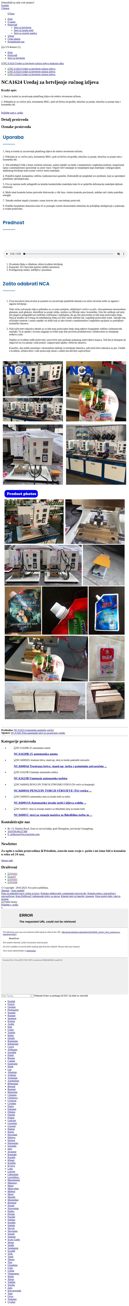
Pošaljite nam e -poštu (12, 112)
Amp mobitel (17, 890)
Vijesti (11, 36)
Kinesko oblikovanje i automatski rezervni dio (63, 893)
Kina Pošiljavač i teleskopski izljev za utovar (38, 896)
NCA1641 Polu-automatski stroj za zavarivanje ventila (38, 733)
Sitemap (5, 890)
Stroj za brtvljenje (22, 27)
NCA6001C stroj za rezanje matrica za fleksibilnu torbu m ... (53, 815)
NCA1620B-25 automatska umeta (36, 754)
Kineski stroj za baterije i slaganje (77, 896)
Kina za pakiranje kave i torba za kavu (20, 893)
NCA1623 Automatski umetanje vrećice (34, 730)
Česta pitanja (14, 39)
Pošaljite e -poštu (9, 904)
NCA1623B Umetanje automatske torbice (40, 778)
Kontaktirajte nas (16, 41)
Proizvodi (12, 24)
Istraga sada (7, 860)
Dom (10, 19)
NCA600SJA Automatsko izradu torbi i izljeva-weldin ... (50, 802)
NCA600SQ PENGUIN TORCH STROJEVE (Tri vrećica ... (53, 790)
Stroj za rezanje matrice (25, 33)
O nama (11, 21)
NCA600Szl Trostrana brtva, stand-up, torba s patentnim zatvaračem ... (60, 766)
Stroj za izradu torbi (23, 30)
